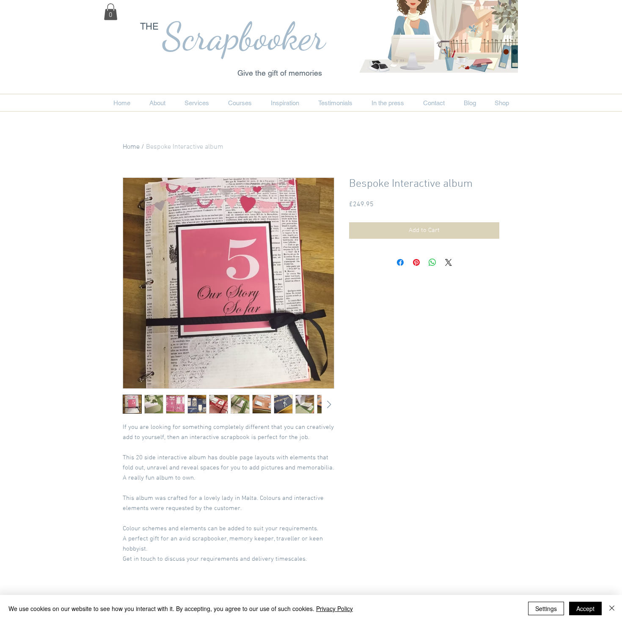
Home (131, 147)
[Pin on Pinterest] (416, 262)
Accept (585, 608)
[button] (111, 11)
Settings (546, 608)
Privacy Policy (334, 608)
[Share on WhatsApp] (432, 262)
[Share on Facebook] (400, 262)
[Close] (612, 608)
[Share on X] (448, 262)
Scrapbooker (243, 36)
